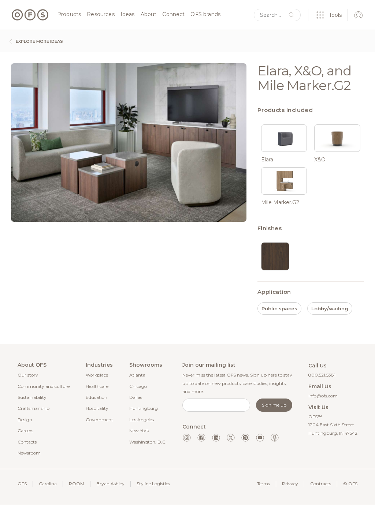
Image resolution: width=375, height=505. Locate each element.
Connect (173, 15)
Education (96, 397)
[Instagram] (186, 437)
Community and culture (44, 386)
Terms (263, 483)
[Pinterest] (245, 437)
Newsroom (29, 453)
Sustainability (32, 397)
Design (25, 419)
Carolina (48, 483)
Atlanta (137, 375)
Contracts (320, 483)
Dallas (135, 397)
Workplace (97, 375)
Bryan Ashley (110, 483)
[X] (230, 437)
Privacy (290, 483)
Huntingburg (143, 408)
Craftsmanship (33, 408)
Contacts (27, 442)
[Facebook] (201, 437)
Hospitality (97, 408)
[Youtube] (260, 437)
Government (99, 419)
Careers (25, 430)
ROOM (76, 483)
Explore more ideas (39, 41)
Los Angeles (141, 419)
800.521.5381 (321, 375)
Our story (28, 375)
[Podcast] (274, 437)
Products (69, 15)
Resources (100, 15)
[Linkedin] (216, 437)
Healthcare (97, 386)
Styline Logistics (153, 483)
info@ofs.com (323, 396)
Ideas (127, 15)
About (149, 15)
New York (139, 430)
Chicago (138, 386)
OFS (22, 483)
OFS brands (205, 15)
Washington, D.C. (148, 442)
